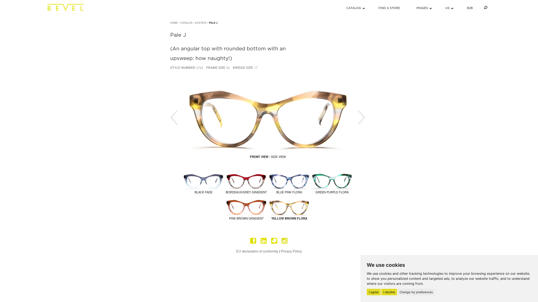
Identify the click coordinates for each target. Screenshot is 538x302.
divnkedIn (264, 241)
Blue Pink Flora (289, 192)
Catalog (186, 23)
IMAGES (422, 8)
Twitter (274, 241)
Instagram (285, 241)
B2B (470, 8)
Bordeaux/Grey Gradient (246, 192)
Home (174, 23)
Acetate (200, 23)
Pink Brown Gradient (246, 218)
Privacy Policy (291, 251)
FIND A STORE (389, 8)
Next (361, 117)
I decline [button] (389, 292)
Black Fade (203, 192)
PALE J (213, 23)
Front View (259, 157)
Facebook (253, 241)
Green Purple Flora (332, 192)
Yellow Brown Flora (289, 218)
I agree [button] (373, 292)
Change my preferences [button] (416, 292)
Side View (278, 157)
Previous (173, 117)
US (447, 8)
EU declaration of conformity (257, 251)
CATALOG (353, 8)
